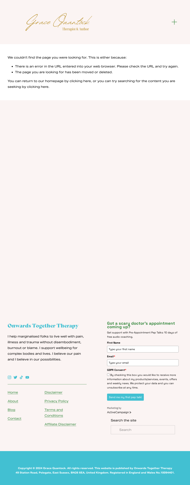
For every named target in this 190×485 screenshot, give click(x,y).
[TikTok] (21, 377)
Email (111, 356)
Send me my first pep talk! (125, 397)
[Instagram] (9, 377)
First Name (113, 342)
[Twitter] (15, 377)
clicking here (80, 81)
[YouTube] (27, 377)
